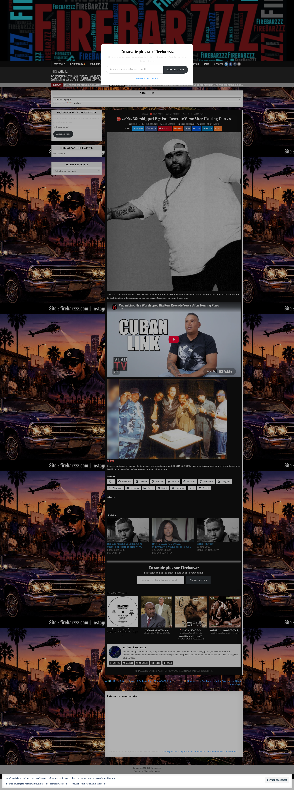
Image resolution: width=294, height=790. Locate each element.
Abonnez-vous (175, 69)
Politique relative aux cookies (94, 784)
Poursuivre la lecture (147, 78)
